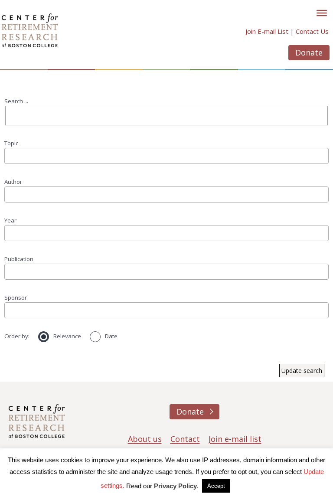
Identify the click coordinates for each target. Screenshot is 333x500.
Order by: (16, 336)
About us (145, 439)
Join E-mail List (266, 31)
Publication (18, 259)
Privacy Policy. (176, 486)
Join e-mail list (235, 439)
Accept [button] (216, 486)
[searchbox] (10, 155)
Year (10, 220)
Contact (185, 439)
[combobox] (166, 155)
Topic (11, 143)
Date (111, 336)
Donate (309, 52)
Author (13, 182)
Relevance (67, 336)
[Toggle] (322, 13)
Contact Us (312, 31)
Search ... (16, 101)
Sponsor (15, 297)
